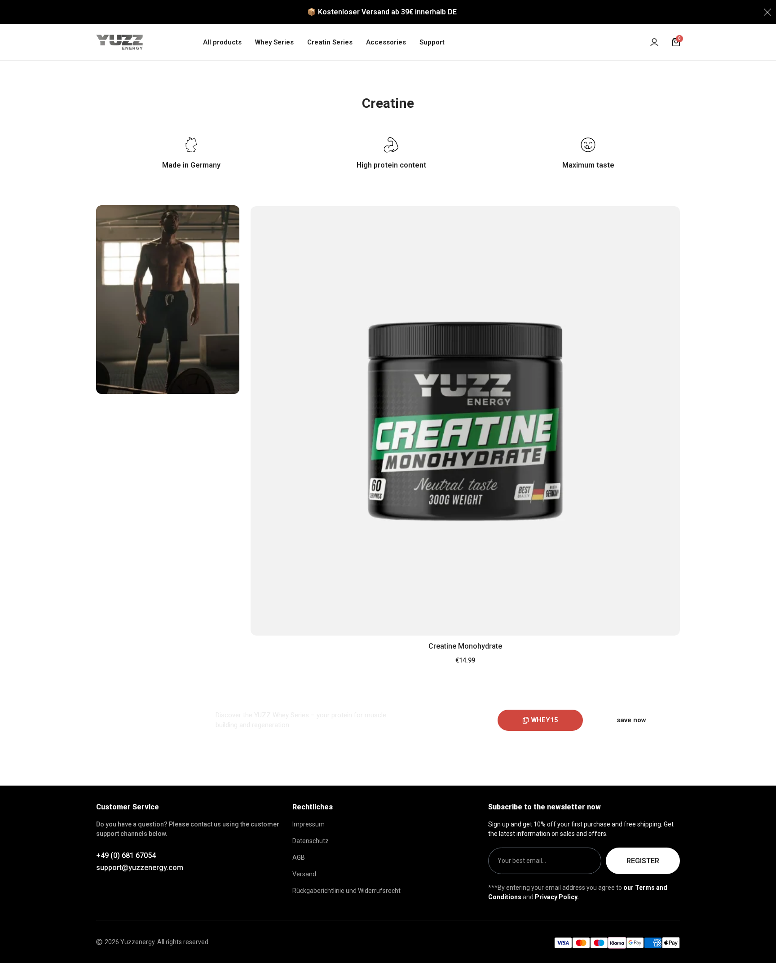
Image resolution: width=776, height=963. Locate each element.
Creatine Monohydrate (465, 646)
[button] (540, 720)
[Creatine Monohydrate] (465, 421)
